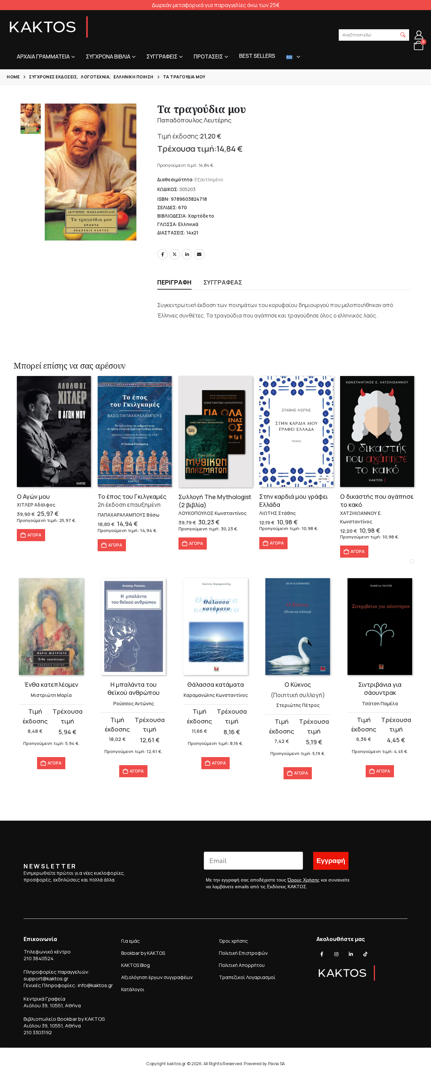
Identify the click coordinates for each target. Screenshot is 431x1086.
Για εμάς (130, 941)
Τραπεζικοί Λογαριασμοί (247, 977)
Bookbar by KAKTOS (143, 953)
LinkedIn (186, 254)
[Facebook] (322, 954)
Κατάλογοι (132, 989)
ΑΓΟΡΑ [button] (34, 535)
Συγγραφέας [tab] (222, 282)
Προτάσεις (208, 56)
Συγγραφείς (161, 56)
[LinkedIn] (350, 954)
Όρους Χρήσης (304, 880)
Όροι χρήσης (233, 941)
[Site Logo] (49, 27)
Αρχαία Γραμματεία (43, 56)
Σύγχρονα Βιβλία (108, 56)
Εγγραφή (331, 860)
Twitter (174, 254)
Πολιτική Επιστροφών (243, 953)
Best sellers (257, 56)
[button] (403, 35)
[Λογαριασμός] (419, 35)
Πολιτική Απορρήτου (242, 965)
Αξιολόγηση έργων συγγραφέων (157, 977)
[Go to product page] (54, 431)
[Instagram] (336, 954)
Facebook (162, 254)
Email (199, 254)
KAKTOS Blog (135, 965)
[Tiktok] (365, 954)
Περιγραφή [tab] (174, 282)
